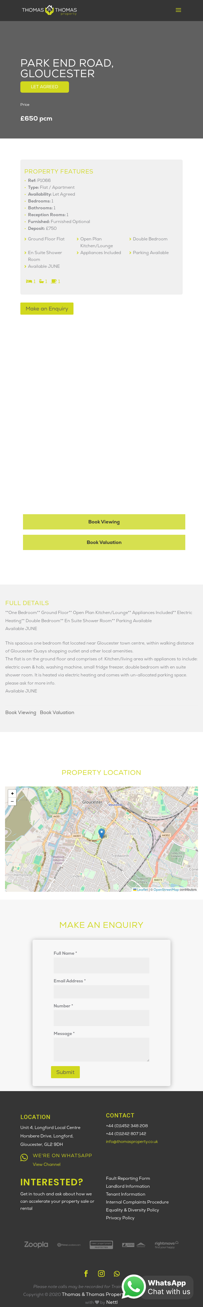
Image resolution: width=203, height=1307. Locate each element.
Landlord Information (128, 1186)
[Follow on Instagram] (101, 1273)
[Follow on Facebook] (86, 1273)
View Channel (47, 1164)
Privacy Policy (120, 1218)
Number (63, 1006)
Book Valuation (104, 542)
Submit (65, 1072)
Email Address (70, 981)
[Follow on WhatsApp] (116, 1273)
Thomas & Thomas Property (95, 1294)
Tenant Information (125, 1194)
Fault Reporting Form (128, 1178)
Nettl (112, 1302)
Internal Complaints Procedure (137, 1202)
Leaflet (142, 890)
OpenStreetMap (166, 890)
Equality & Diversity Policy (132, 1210)
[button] (101, 833)
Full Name (65, 953)
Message (64, 1033)
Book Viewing (104, 522)
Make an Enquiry (47, 308)
